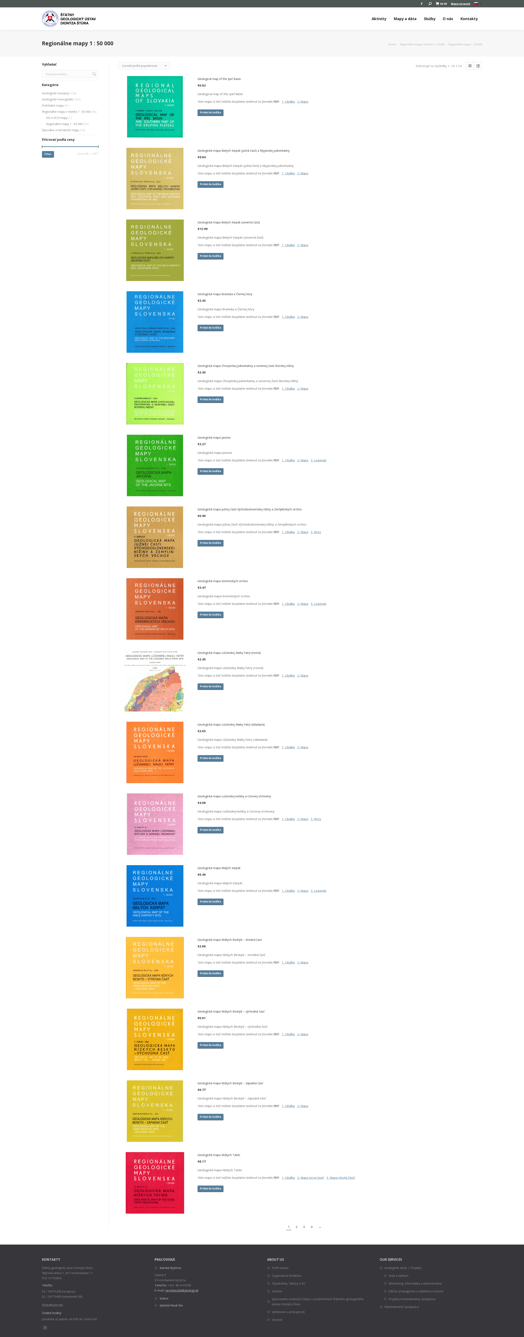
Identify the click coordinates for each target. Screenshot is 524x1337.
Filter (48, 154)
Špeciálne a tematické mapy (60, 130)
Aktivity (379, 18)
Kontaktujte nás (52, 1305)
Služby (429, 18)
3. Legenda (318, 460)
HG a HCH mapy (57, 118)
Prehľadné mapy (53, 105)
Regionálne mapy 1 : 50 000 (64, 124)
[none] (478, 4)
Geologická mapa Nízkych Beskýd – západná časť (230, 1083)
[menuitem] (478, 4)
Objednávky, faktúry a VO (288, 1283)
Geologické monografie (57, 99)
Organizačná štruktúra (286, 1276)
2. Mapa (302, 101)
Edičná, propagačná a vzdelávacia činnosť (415, 1291)
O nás (448, 18)
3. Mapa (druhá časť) (340, 1177)
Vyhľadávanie (94, 74)
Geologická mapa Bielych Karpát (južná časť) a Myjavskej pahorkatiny (244, 150)
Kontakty (469, 18)
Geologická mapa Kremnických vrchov (223, 581)
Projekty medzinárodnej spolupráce (412, 1299)
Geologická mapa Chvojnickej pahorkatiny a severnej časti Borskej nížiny (246, 366)
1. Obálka (288, 101)
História (277, 1291)
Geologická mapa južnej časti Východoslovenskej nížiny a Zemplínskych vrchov (250, 509)
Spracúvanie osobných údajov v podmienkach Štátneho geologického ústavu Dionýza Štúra (318, 1301)
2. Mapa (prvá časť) (310, 1177)
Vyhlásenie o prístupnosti (288, 1312)
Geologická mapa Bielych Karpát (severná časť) (229, 222)
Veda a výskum (398, 1276)
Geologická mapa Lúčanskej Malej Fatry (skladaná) (231, 724)
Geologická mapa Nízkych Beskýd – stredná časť (230, 940)
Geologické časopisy (55, 93)
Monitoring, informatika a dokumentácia (415, 1283)
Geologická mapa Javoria (214, 437)
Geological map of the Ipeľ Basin (219, 79)
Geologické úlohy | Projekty (402, 1268)
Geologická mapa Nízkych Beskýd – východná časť (231, 1011)
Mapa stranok (460, 4)
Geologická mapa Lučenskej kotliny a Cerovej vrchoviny (234, 796)
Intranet (277, 1320)
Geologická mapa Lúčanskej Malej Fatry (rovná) (229, 653)
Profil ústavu (280, 1268)
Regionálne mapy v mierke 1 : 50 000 (66, 112)
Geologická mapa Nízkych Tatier (219, 1155)
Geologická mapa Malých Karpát (219, 868)
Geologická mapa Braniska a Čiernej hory (225, 294)
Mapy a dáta (405, 18)
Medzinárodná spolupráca (401, 1307)
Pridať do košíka (210, 112)
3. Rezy (316, 532)
